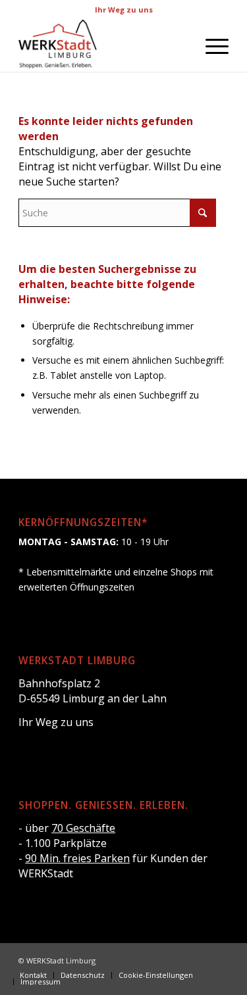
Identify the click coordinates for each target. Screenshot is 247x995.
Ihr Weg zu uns (124, 9)
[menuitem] (210, 45)
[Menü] (210, 45)
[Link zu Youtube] (219, 959)
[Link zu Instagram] (199, 959)
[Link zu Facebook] (179, 959)
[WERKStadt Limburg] (102, 45)
